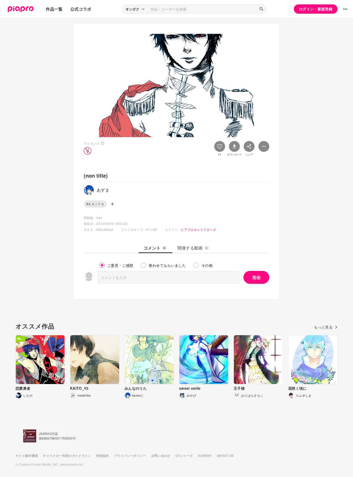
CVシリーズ (184, 455)
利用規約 (102, 455)
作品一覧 (54, 9)
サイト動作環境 (27, 455)
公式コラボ (80, 9)
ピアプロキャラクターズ (198, 229)
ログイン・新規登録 (315, 8)
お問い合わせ (160, 455)
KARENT (205, 455)
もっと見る (323, 327)
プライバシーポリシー (130, 455)
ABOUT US (225, 455)
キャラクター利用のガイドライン (67, 455)
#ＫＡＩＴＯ (95, 204)
